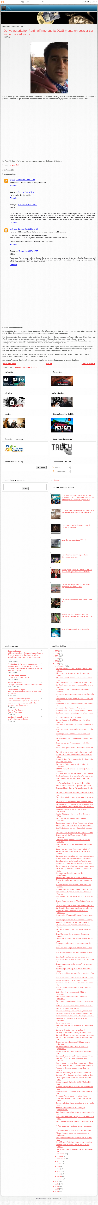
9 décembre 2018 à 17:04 (25, 192)
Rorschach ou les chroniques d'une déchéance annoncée (75, 556)
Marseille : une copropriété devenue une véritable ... (75, 807)
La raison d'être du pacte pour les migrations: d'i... (74, 1075)
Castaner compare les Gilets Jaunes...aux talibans (75, 823)
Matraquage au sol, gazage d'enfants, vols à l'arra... (75, 773)
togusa (12, 180)
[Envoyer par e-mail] (3, 170)
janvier (60, 1179)
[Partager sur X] (9, 170)
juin (58, 1166)
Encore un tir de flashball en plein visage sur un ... (74, 786)
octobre (60, 1156)
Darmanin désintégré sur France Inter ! (70, 1030)
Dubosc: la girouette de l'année (67, 1008)
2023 (57, 651)
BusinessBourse (14, 651)
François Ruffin (14, 165)
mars (59, 1174)
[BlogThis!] (6, 170)
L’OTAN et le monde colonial (18, 677)
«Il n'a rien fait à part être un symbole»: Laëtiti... (73, 783)
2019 (57, 661)
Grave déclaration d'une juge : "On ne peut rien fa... (75, 1016)
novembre (61, 1154)
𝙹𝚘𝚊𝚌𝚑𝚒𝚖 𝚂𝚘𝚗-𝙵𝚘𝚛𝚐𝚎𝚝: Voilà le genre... (72, 708)
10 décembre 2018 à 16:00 (28, 229)
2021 (57, 656)
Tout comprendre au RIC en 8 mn (68, 717)
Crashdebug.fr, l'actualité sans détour (22, 664)
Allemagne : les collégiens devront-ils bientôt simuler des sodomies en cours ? (77, 615)
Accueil (49, 364)
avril (59, 1171)
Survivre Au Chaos (15, 710)
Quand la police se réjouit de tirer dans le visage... (74, 920)
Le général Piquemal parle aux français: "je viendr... (75, 1035)
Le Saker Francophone (17, 675)
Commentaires (60, 471)
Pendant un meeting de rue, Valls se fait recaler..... (75, 1073)
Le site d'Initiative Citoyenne (19, 699)
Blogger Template (41, 1198)
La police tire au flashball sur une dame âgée (72, 957)
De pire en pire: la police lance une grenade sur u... (75, 866)
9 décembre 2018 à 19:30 (27, 205)
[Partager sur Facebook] (12, 170)
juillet (59, 1164)
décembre (61, 666)
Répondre (13, 186)
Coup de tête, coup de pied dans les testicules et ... (75, 906)
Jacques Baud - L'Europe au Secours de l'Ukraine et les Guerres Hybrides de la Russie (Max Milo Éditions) (25, 668)
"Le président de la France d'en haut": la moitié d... (75, 1130)
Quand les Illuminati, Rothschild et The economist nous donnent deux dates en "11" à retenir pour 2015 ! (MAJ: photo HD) (78, 497)
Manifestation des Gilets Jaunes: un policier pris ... (75, 889)
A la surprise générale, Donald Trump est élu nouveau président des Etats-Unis (77, 571)
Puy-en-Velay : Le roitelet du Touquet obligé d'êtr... (74, 1063)
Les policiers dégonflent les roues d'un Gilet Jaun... (75, 863)
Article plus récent (9, 364)
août (59, 1161)
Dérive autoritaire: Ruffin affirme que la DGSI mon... (75, 978)
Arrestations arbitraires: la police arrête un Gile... (74, 878)
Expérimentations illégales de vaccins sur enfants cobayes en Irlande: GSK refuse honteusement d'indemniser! (23, 703)
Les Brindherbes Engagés (18, 717)
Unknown (13, 229)
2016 (57, 1184)
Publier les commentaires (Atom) (26, 367)
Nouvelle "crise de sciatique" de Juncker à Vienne (74, 833)
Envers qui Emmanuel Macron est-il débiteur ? (73, 849)
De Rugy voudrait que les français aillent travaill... (74, 1032)
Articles (57, 468)
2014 (57, 1189)
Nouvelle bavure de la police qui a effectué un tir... (74, 1013)
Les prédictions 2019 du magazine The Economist (74, 759)
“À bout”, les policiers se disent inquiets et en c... (74, 1006)
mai (58, 1169)
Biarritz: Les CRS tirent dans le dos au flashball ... (74, 826)
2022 (57, 654)
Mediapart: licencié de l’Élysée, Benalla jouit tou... (74, 710)
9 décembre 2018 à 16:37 (25, 180)
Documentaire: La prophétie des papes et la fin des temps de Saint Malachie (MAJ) (78, 511)
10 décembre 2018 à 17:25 (28, 251)
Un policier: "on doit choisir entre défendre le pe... (74, 802)
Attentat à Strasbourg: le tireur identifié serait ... (73, 922)
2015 (57, 1186)
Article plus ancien (88, 364)
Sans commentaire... (64, 1023)
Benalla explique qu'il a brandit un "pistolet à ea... (74, 861)
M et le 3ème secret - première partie (75, 629)
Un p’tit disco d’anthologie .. (18, 719)
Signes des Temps (15, 682)
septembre (61, 1159)
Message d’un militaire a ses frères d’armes (72, 1096)
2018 (57, 664)
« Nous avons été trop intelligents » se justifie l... (74, 858)
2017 (57, 1181)
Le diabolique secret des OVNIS (74, 540)
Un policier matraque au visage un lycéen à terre (74, 1011)
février (59, 1176)
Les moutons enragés (16, 690)
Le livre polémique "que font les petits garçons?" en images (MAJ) (76, 586)
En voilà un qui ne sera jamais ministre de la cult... (75, 752)
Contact (56, 480)
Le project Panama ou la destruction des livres (25, 684)
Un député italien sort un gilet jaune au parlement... (75, 908)
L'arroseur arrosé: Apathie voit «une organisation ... (75, 856)
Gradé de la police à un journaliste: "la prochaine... (74, 776)
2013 (57, 1191)
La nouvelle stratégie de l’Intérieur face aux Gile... (74, 1056)
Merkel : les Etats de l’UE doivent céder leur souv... (75, 1065)
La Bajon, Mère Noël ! (64, 762)
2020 (57, 659)
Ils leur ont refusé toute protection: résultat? (72, 980)
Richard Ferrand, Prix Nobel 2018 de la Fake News (75, 804)
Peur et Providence (15, 712)
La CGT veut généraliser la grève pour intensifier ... (75, 1142)
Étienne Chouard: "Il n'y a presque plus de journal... (75, 682)
